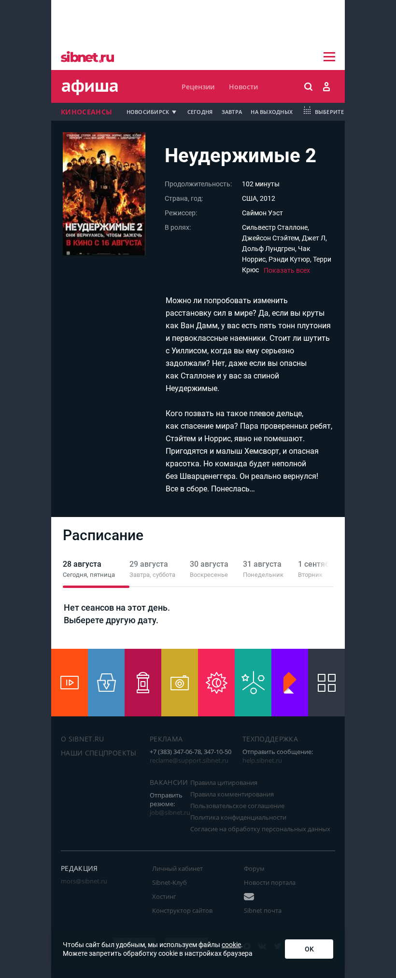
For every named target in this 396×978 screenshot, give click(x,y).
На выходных (272, 111)
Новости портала (270, 882)
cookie (231, 945)
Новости (243, 86)
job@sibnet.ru (170, 812)
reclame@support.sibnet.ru (189, 760)
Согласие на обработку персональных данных (260, 828)
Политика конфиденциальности (238, 817)
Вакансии (169, 782)
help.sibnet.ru (262, 760)
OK (309, 949)
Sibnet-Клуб (169, 882)
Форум (254, 868)
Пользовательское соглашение (237, 805)
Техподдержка (270, 738)
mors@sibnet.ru (84, 881)
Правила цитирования (223, 782)
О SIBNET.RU (82, 738)
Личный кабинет (177, 868)
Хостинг (164, 896)
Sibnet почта (263, 910)
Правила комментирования (232, 794)
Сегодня (200, 111)
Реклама (166, 738)
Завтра (232, 111)
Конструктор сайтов (182, 910)
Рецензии (198, 86)
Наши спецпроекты (99, 752)
